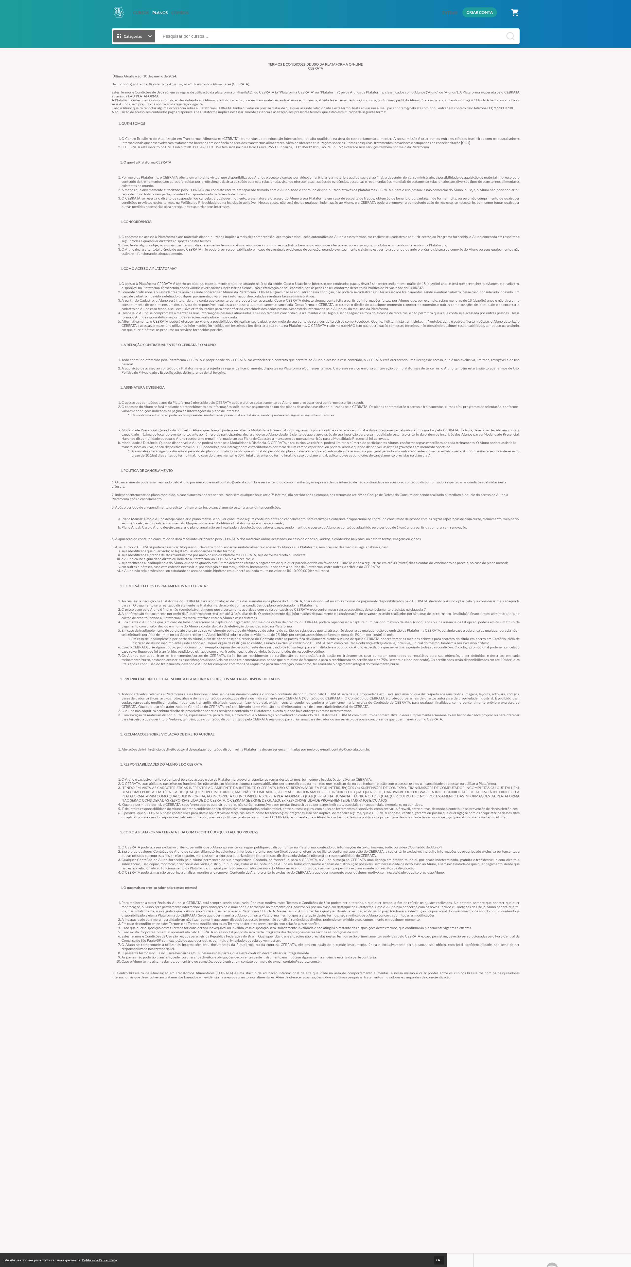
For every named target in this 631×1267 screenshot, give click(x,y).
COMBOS (180, 12)
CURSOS (141, 12)
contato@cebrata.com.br (414, 108)
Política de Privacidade (99, 1260)
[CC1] (465, 143)
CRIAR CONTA (480, 12)
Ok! (439, 1260)
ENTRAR (449, 12)
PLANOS (160, 12)
